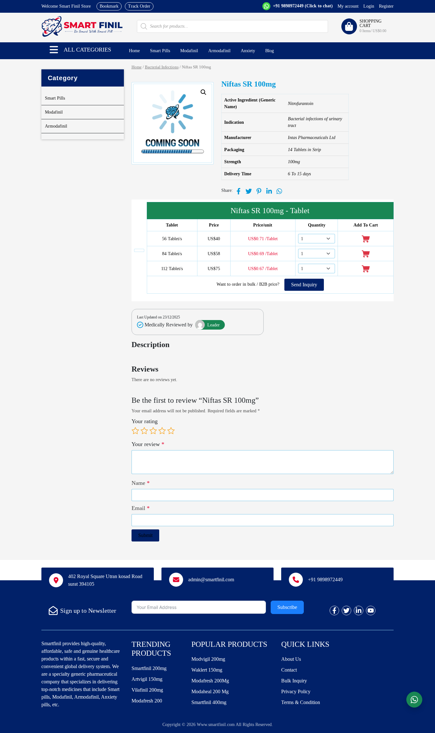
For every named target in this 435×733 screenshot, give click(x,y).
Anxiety (248, 50)
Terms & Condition (300, 702)
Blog (269, 50)
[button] (54, 49)
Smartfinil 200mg (149, 668)
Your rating (145, 421)
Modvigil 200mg (208, 659)
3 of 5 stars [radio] (153, 431)
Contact (289, 670)
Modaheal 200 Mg (210, 691)
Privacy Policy (295, 691)
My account (348, 6)
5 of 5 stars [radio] (171, 431)
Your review (148, 444)
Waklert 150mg (206, 670)
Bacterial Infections (162, 67)
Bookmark (109, 6)
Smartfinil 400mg (208, 702)
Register (386, 6)
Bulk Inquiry (294, 680)
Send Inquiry (304, 284)
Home (134, 50)
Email (141, 508)
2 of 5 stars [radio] (144, 431)
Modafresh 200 (147, 700)
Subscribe (287, 607)
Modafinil (189, 50)
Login (368, 6)
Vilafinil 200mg (147, 690)
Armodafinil (219, 50)
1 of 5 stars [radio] (135, 431)
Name (141, 483)
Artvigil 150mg (147, 679)
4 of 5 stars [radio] (162, 431)
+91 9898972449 (302, 5)
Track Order (139, 6)
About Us (291, 659)
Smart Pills (160, 50)
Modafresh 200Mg (210, 680)
